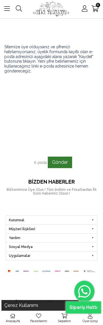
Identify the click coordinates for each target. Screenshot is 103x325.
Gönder (60, 162)
